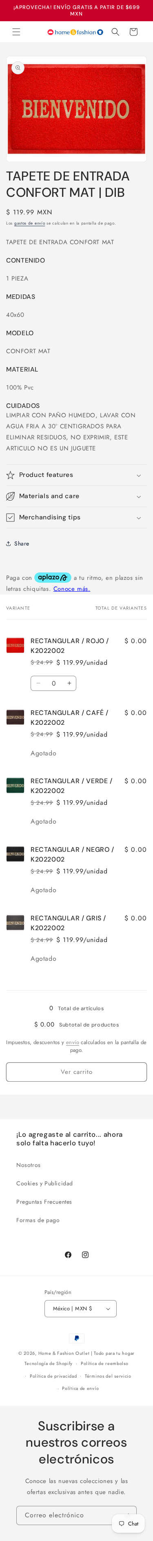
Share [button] (21, 543)
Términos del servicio (108, 1376)
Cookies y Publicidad (44, 1183)
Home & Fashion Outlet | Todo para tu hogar (86, 1353)
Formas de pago (38, 1220)
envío (72, 1042)
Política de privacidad (53, 1376)
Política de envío (80, 1388)
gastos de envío (29, 223)
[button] (16, 32)
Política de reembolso (105, 1363)
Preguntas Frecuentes (44, 1202)
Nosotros (28, 1165)
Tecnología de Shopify (48, 1363)
